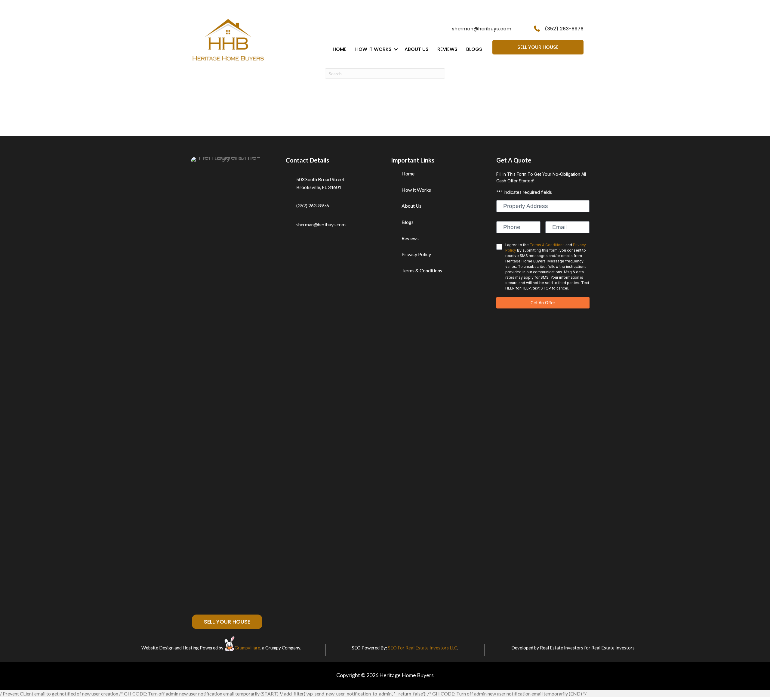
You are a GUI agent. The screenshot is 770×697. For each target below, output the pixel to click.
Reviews (447, 49)
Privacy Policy (416, 254)
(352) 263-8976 (564, 28)
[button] (396, 49)
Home (339, 49)
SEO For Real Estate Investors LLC (422, 647)
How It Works (373, 49)
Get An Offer (543, 302)
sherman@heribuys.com (481, 28)
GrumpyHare (247, 647)
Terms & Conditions (422, 270)
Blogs (474, 49)
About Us (417, 49)
